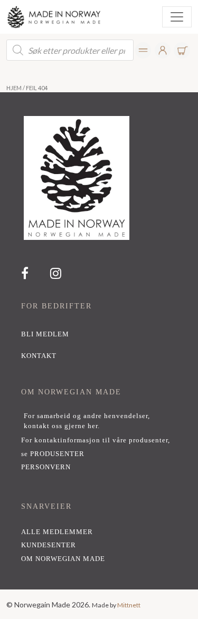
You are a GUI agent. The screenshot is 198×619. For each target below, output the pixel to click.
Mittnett (128, 605)
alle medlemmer (57, 532)
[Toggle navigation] (177, 16)
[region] (99, 340)
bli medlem (45, 334)
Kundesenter (48, 545)
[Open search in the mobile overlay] (70, 50)
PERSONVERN (46, 467)
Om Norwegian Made (63, 559)
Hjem (14, 87)
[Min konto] (143, 50)
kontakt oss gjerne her (61, 426)
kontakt (38, 356)
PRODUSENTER (57, 454)
